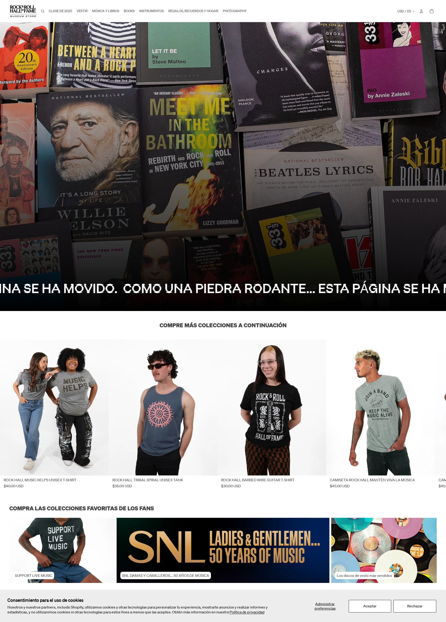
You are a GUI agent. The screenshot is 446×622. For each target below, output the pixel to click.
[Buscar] (43, 11)
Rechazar (415, 606)
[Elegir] (101, 468)
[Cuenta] (421, 11)
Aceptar (370, 606)
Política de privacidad (247, 612)
